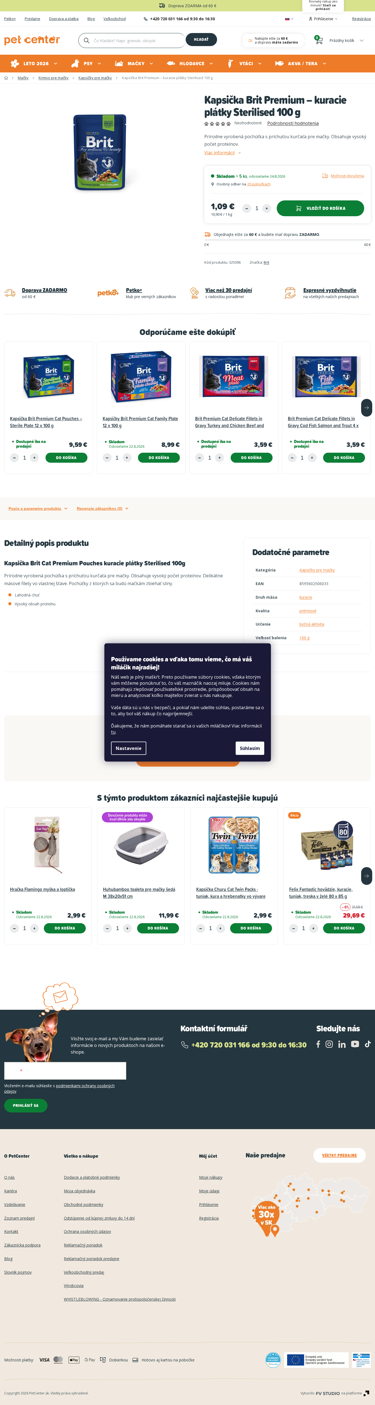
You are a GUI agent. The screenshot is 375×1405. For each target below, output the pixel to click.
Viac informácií (219, 152)
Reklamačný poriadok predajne (91, 1259)
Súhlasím (250, 748)
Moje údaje (209, 1191)
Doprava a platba (64, 19)
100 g (304, 637)
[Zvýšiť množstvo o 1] (266, 208)
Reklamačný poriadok (83, 1245)
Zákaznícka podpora (22, 1245)
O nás (9, 1177)
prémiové (308, 610)
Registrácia (361, 18)
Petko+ (10, 19)
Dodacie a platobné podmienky (92, 1177)
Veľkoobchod (115, 19)
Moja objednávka (79, 1191)
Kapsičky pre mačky (317, 570)
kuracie (306, 597)
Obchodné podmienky (83, 1204)
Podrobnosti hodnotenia (293, 123)
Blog (91, 19)
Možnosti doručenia (347, 175)
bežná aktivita (312, 624)
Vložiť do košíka (326, 208)
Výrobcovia (74, 1285)
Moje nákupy (210, 1177)
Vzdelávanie (14, 1204)
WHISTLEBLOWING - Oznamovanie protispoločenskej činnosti (120, 1299)
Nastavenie (129, 748)
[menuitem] (34, 63)
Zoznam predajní (19, 1218)
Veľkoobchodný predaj (84, 1272)
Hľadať (201, 39)
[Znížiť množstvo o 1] (246, 208)
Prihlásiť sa (26, 1105)
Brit (266, 262)
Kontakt (11, 1231)
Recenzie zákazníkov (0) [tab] (99, 508)
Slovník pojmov (18, 1272)
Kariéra (10, 1191)
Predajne (32, 19)
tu (113, 732)
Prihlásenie (208, 1204)
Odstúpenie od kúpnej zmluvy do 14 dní (99, 1218)
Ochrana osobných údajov (87, 1231)
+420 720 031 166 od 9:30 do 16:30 (182, 18)
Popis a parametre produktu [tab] (35, 508)
